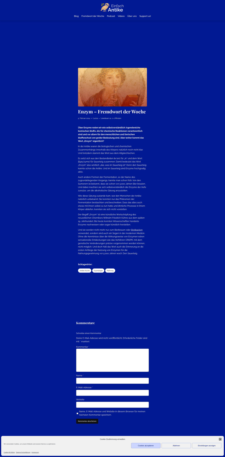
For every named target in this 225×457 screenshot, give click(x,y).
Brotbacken (137, 230)
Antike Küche (85, 271)
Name (80, 375)
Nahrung (110, 271)
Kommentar (82, 347)
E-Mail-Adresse (84, 387)
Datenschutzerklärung (23, 452)
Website (80, 399)
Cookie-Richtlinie (9, 452)
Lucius (95, 118)
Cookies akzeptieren (146, 446)
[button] (220, 439)
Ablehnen (176, 446)
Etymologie (98, 271)
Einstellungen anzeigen (207, 446)
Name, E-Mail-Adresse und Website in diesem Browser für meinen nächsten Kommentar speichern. (112, 413)
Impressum (35, 452)
